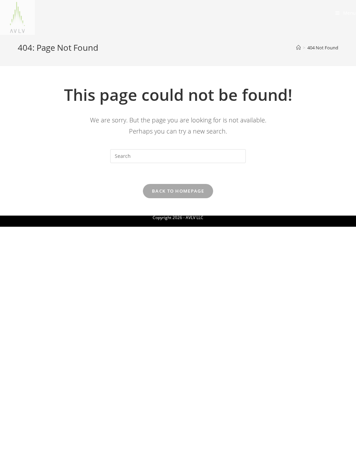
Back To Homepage (178, 191)
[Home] (298, 48)
